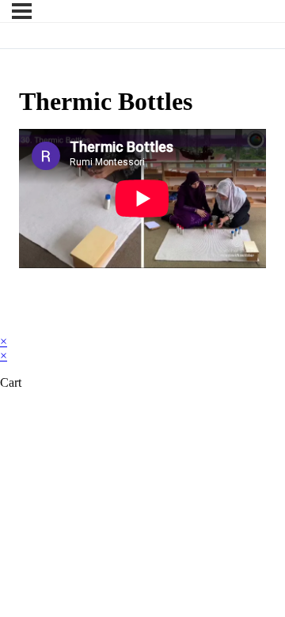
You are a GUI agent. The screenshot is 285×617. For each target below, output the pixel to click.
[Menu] (22, 11)
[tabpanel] (142, 198)
